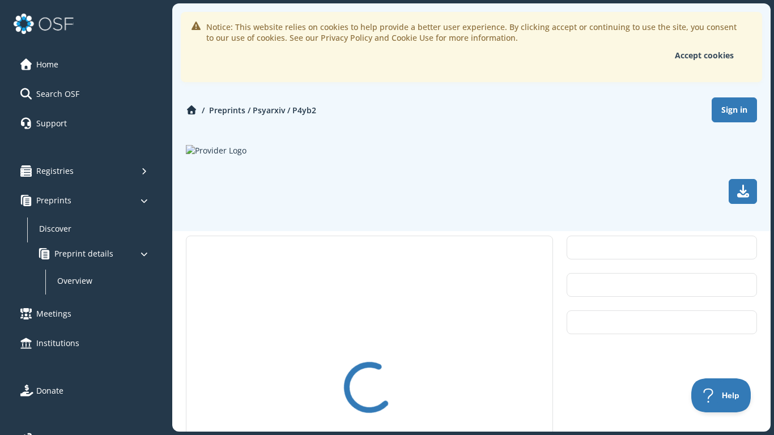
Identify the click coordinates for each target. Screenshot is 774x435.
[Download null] (743, 191)
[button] (84, 64)
